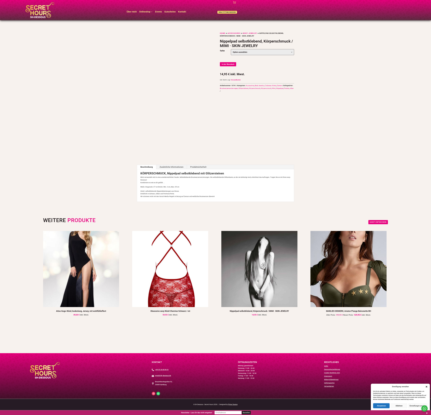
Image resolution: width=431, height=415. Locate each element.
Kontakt (182, 12)
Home (222, 33)
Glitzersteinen (243, 88)
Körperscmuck (266, 88)
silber (292, 88)
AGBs (326, 366)
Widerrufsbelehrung (331, 379)
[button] (426, 387)
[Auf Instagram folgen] (153, 393)
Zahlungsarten (329, 383)
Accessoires (234, 33)
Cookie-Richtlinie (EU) (332, 373)
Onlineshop (144, 12)
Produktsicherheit (198, 167)
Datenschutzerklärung (332, 369)
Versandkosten (236, 80)
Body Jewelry (250, 33)
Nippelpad (280, 88)
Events (158, 12)
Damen (279, 85)
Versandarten (329, 386)
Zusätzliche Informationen (171, 167)
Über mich (132, 12)
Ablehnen (399, 406)
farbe (222, 50)
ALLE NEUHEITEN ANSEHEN (215, 335)
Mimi (274, 88)
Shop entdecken (378, 222)
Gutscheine (170, 12)
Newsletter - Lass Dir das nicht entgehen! (196, 413)
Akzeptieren (381, 406)
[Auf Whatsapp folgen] (158, 393)
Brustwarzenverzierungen (229, 88)
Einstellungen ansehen (418, 406)
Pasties (286, 88)
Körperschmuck (254, 88)
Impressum (328, 376)
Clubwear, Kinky (270, 85)
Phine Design (233, 404)
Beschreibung (146, 167)
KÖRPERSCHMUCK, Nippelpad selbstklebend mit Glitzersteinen (182, 173)
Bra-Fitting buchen (227, 12)
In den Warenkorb (228, 64)
